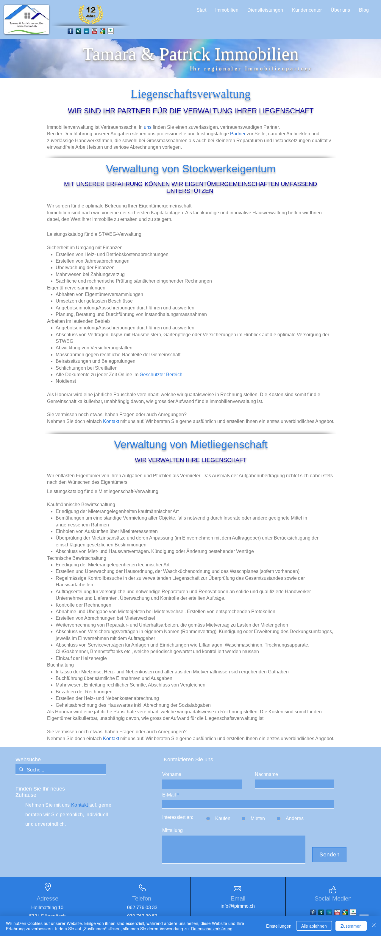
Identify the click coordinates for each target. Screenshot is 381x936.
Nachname (266, 774)
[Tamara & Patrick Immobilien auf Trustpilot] (110, 31)
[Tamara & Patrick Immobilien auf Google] (102, 31)
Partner (238, 133)
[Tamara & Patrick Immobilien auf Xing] (321, 912)
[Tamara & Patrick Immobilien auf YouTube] (94, 31)
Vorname (171, 774)
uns (148, 127)
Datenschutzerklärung (211, 929)
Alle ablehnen (314, 926)
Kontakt (111, 421)
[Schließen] (373, 925)
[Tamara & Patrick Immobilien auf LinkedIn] (86, 31)
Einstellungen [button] (278, 926)
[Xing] (78, 31)
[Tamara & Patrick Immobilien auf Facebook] (70, 31)
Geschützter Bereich (161, 374)
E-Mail (169, 795)
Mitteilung (172, 830)
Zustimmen (351, 926)
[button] (227, 10)
